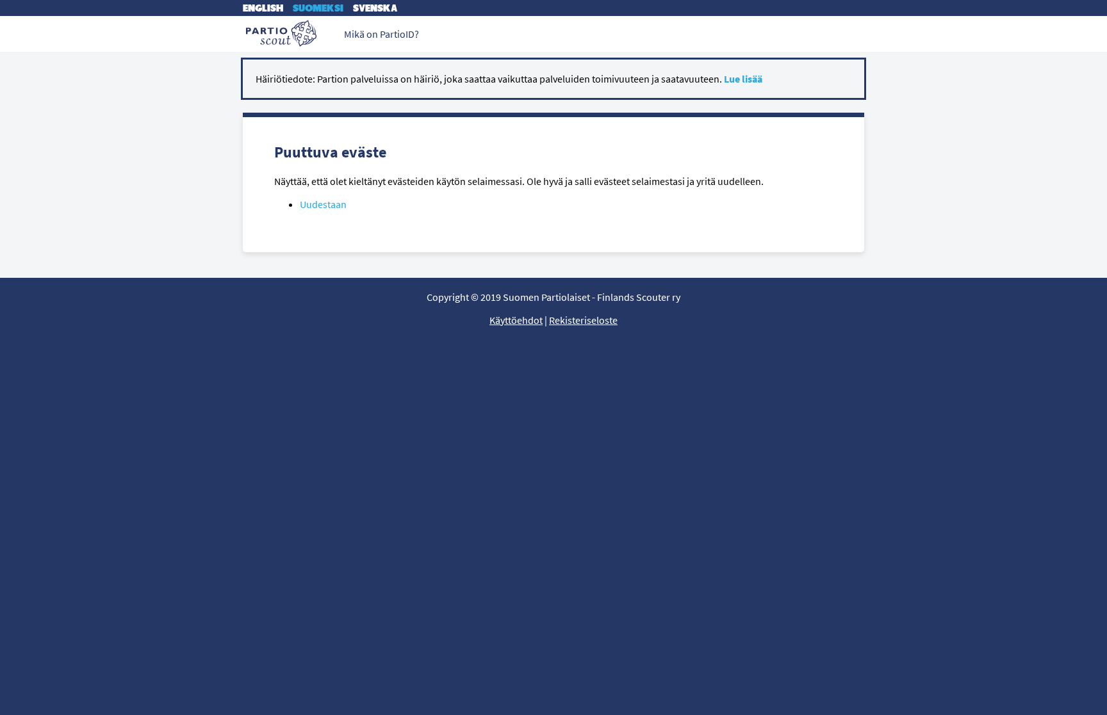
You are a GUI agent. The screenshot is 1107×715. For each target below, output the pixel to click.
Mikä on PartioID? (381, 34)
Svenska (375, 8)
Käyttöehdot (516, 320)
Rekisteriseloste (583, 320)
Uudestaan (323, 204)
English (263, 8)
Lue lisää (743, 78)
